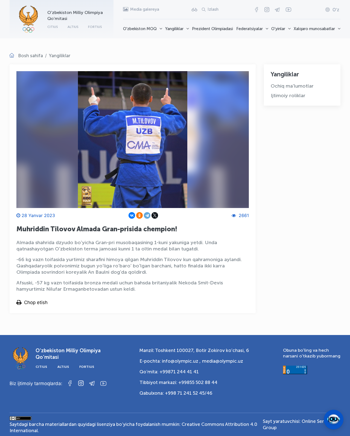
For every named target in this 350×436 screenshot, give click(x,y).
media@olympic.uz (222, 361)
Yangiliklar (174, 28)
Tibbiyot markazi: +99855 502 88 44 (178, 382)
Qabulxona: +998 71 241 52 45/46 (175, 393)
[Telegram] (147, 215)
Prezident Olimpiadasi (212, 28)
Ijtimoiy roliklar (288, 96)
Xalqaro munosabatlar (314, 28)
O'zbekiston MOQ (140, 28)
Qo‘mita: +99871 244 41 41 (169, 371)
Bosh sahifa (30, 55)
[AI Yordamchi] (333, 419)
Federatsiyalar (249, 28)
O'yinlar (278, 28)
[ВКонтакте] (132, 215)
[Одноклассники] (139, 215)
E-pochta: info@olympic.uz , (170, 361)
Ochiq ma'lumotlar (292, 86)
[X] (154, 215)
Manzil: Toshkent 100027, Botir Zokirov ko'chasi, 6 (194, 350)
